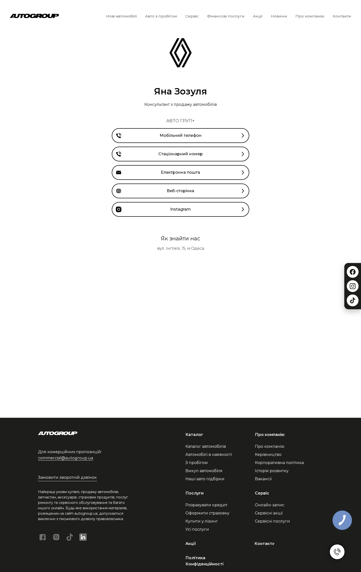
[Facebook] (353, 272)
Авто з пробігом (161, 16)
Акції (258, 16)
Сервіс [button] (192, 16)
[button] (67, 478)
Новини (279, 16)
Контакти (342, 16)
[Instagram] (353, 286)
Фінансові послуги (226, 16)
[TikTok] (353, 300)
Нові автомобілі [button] (121, 16)
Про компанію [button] (309, 16)
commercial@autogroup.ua (65, 458)
